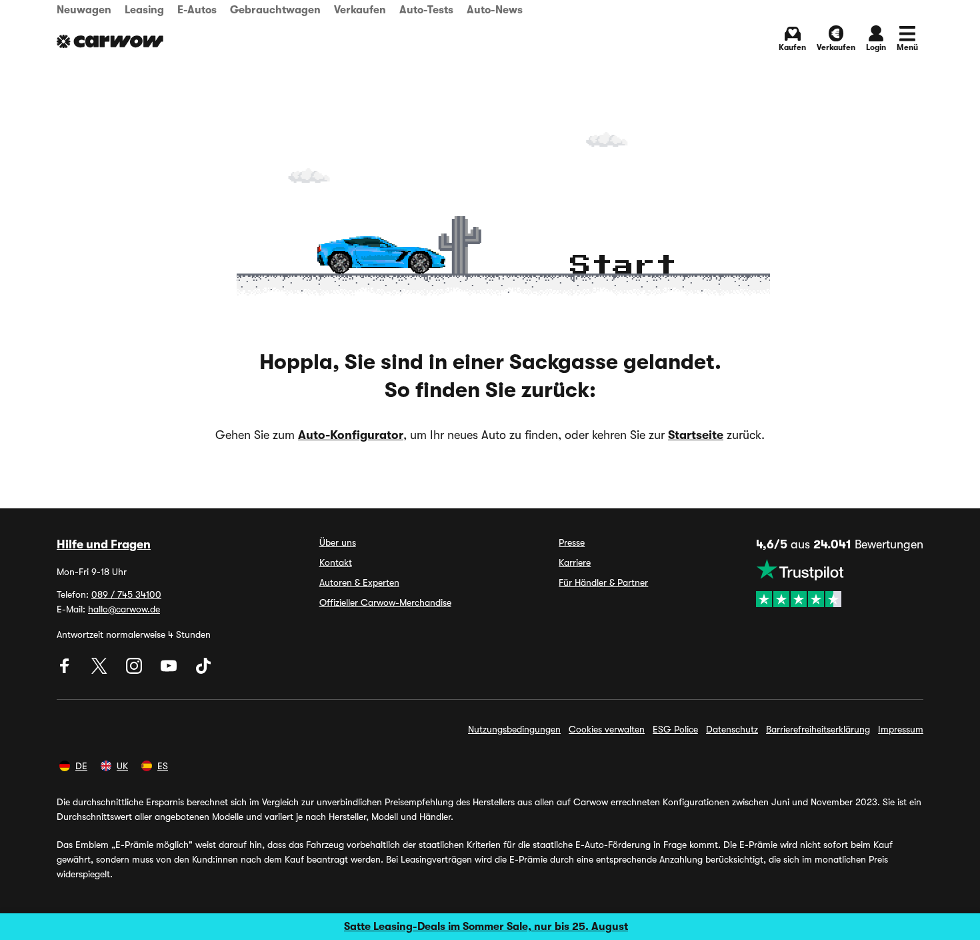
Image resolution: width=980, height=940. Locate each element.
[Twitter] (100, 670)
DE (81, 766)
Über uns (337, 542)
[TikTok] (203, 670)
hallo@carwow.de (124, 609)
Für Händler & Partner (603, 582)
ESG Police (675, 729)
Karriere (575, 562)
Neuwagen (84, 10)
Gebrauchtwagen (275, 10)
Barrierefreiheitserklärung (818, 729)
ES (162, 766)
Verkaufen (360, 10)
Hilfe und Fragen (104, 544)
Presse (572, 542)
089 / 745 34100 (126, 594)
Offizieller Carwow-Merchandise (385, 602)
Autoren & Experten (359, 582)
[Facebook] (66, 670)
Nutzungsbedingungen (514, 729)
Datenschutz (732, 729)
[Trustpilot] (839, 583)
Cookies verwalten (607, 729)
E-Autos (197, 10)
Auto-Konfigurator (350, 435)
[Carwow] (110, 41)
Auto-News (495, 10)
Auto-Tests (426, 10)
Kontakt (335, 562)
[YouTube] (170, 670)
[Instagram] (135, 670)
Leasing (144, 10)
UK (122, 766)
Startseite (695, 435)
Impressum (900, 729)
